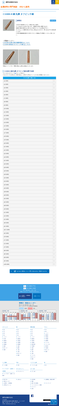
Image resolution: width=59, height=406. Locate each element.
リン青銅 (5, 365)
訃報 (32, 388)
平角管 (19, 340)
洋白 (18, 365)
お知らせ (19, 379)
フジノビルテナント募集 (36, 384)
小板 (18, 349)
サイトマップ (48, 383)
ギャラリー (33, 386)
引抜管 (46, 347)
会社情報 (33, 379)
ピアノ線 (33, 371)
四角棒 (5, 344)
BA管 (5, 338)
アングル (33, 355)
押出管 (46, 346)
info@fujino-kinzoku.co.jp (34, 291)
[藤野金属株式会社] (10, 2)
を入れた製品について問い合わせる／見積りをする (32, 271)
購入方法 (53, 20)
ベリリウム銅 (34, 365)
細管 (4, 346)
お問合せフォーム (7, 384)
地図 (32, 381)
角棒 (4, 349)
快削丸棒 (33, 344)
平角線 (32, 342)
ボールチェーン (21, 371)
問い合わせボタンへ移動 (53, 401)
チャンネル (47, 344)
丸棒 (18, 346)
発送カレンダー (7, 381)
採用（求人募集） (35, 383)
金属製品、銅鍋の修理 (50, 379)
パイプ (5, 336)
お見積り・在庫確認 (8, 383)
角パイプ (5, 347)
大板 (18, 351)
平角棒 (5, 342)
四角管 (5, 340)
